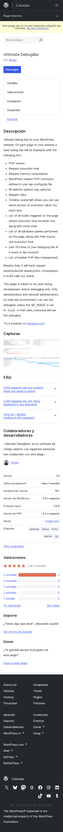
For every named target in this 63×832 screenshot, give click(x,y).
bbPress (11, 757)
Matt (8, 750)
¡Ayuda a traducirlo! (37, 28)
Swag (38, 733)
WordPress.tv (14, 733)
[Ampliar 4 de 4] (55, 362)
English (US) (52, 521)
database (34, 529)
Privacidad (10, 703)
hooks (55, 529)
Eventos (38, 721)
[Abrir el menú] (57, 5)
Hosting (8, 697)
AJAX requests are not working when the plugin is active (23, 389)
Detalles (12, 83)
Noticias (9, 691)
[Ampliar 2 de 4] (55, 344)
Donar (39, 727)
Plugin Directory (13, 15)
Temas (37, 691)
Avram (13, 60)
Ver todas (53, 605)
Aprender (9, 715)
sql (56, 536)
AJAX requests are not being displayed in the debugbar (22, 403)
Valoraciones (15, 92)
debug (45, 529)
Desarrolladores (14, 727)
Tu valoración (12, 605)
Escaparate (40, 685)
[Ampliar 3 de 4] (25, 353)
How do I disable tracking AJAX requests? (19, 416)
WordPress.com (15, 744)
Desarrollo (13, 110)
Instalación (14, 101)
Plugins (37, 697)
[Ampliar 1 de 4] (25, 344)
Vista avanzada (14, 546)
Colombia (18, 779)
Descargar (12, 69)
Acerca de (10, 685)
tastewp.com (35, 323)
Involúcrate (40, 715)
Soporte (12, 119)
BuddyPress (13, 763)
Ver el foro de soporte (18, 631)
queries (48, 536)
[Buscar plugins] (40, 39)
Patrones (39, 703)
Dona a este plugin (15, 663)
